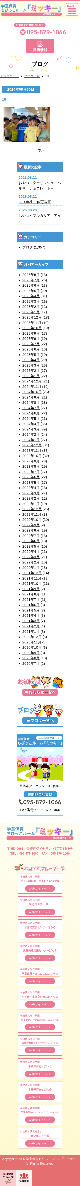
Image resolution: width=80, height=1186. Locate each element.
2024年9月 (31, 397)
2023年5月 (31, 482)
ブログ (27, 247)
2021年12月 (32, 573)
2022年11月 (31, 514)
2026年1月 (31, 312)
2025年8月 (31, 339)
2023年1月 (31, 504)
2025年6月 (31, 349)
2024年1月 (31, 440)
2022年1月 (31, 568)
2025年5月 (31, 355)
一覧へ (40, 150)
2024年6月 (31, 413)
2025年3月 (31, 365)
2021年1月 (31, 632)
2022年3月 (31, 557)
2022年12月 (32, 509)
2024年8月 (31, 402)
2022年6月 (31, 541)
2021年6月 (31, 605)
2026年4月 (31, 296)
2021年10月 (32, 584)
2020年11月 (31, 642)
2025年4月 (31, 360)
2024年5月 (31, 419)
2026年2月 (31, 307)
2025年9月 (31, 333)
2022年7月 (31, 536)
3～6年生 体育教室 (35, 202)
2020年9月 (31, 653)
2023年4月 (31, 488)
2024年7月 (31, 408)
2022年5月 (31, 546)
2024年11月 (31, 387)
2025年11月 (31, 323)
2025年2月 (31, 371)
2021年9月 (31, 589)
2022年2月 (31, 562)
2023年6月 (31, 477)
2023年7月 (31, 472)
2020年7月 (31, 663)
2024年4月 (31, 424)
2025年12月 (32, 317)
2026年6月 (31, 285)
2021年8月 (31, 594)
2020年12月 (32, 637)
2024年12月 (32, 381)
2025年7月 (31, 344)
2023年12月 (32, 445)
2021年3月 (31, 621)
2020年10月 (32, 647)
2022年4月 (31, 552)
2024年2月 (31, 434)
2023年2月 (31, 498)
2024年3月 (31, 429)
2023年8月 (31, 466)
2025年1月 (31, 376)
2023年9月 (31, 461)
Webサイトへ (40, 888)
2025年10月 (32, 328)
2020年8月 (31, 658)
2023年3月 (31, 493)
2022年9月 (31, 525)
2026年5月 (31, 291)
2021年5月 (31, 610)
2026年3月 (31, 301)
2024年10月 (32, 392)
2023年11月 (31, 451)
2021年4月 (31, 615)
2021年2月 (31, 626)
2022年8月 (31, 530)
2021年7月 (31, 600)
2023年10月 (32, 456)
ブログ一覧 (32, 76)
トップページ (9, 76)
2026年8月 (31, 275)
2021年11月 (31, 578)
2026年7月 (31, 280)
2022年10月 (32, 520)
